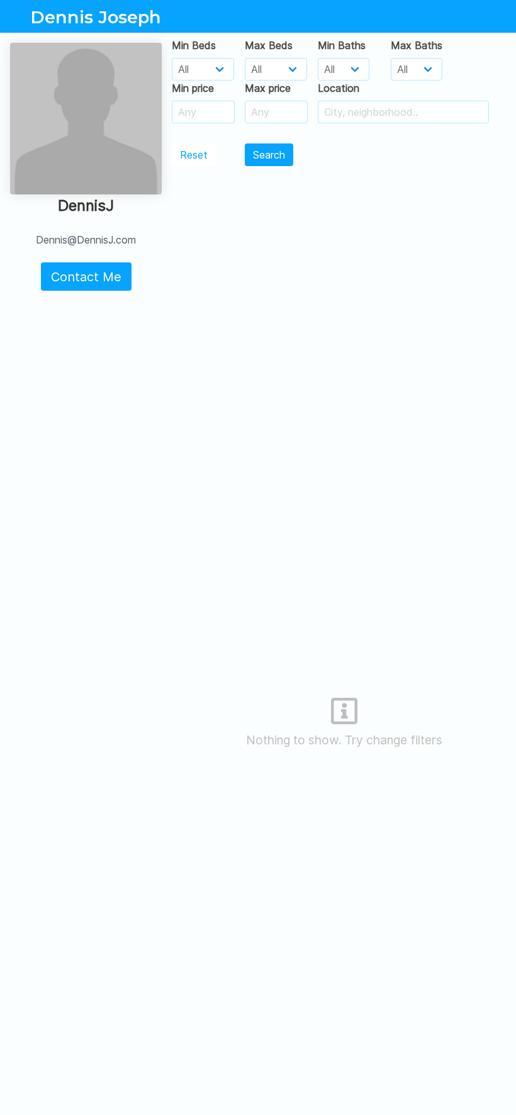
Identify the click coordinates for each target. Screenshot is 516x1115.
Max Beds (269, 45)
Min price (193, 88)
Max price (268, 88)
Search (269, 154)
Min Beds (194, 45)
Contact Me (86, 276)
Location (338, 88)
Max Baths (416, 45)
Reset (194, 154)
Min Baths (342, 45)
